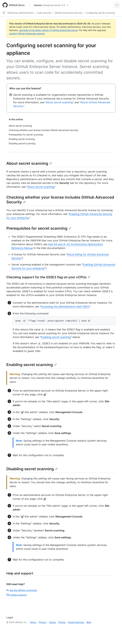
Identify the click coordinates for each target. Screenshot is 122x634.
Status (52, 622)
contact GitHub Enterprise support (27, 33)
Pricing (61, 622)
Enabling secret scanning (56, 337)
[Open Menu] (116, 5)
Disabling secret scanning (30, 469)
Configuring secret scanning (100, 12)
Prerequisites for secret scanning (36, 228)
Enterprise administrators (21, 12)
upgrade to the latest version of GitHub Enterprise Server (48, 30)
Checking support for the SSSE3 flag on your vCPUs (46, 277)
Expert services (76, 622)
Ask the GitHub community (23, 590)
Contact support (18, 594)
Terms (33, 622)
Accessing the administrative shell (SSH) (65, 306)
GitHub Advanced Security (68, 12)
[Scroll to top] (115, 627)
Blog (89, 622)
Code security (44, 12)
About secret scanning (59, 102)
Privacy (43, 622)
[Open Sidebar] (3, 12)
